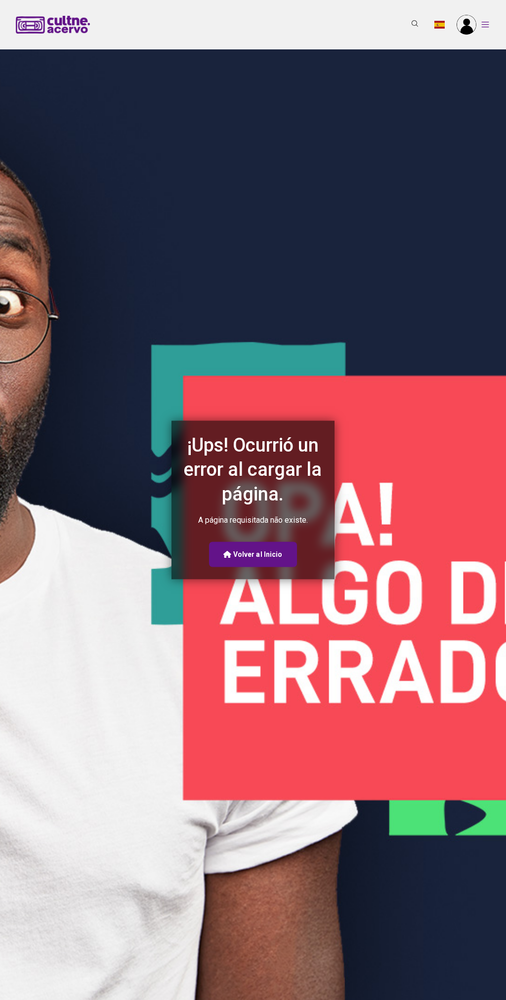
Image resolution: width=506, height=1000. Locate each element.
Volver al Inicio (257, 554)
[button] (415, 24)
